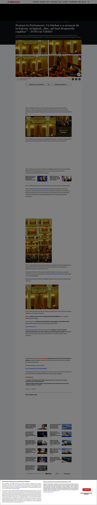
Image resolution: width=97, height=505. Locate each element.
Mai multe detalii (16, 488)
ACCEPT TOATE (87, 489)
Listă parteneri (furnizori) (48, 492)
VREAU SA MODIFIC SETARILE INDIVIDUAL (86, 494)
